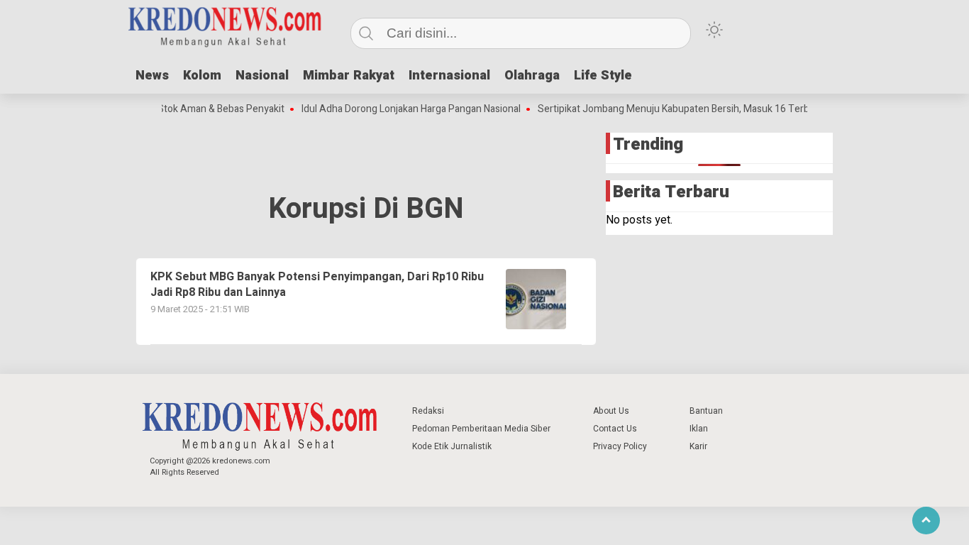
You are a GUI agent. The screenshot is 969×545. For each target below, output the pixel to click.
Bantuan (706, 410)
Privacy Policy (620, 446)
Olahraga (532, 75)
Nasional (262, 75)
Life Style (603, 75)
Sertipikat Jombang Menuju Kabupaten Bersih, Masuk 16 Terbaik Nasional (692, 109)
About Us (611, 410)
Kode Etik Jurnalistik (452, 446)
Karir (698, 446)
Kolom (202, 75)
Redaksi (428, 410)
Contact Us (615, 428)
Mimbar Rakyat (348, 75)
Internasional (449, 75)
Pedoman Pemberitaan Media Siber (481, 428)
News (152, 75)
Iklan (699, 428)
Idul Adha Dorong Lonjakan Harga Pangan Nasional (404, 109)
